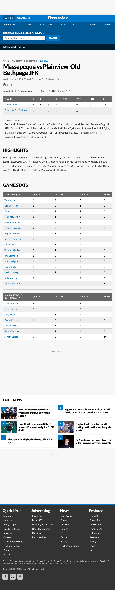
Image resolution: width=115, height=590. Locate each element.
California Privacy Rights (61, 561)
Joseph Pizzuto (11, 325)
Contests (7, 550)
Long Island (10, 24)
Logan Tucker (10, 266)
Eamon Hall (10, 211)
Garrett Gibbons (12, 222)
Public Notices (39, 537)
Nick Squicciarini (12, 283)
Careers (7, 537)
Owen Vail (9, 244)
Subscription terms (27, 561)
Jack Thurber (10, 309)
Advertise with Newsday (25, 563)
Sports (28, 24)
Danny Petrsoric (12, 320)
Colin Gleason (11, 205)
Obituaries (95, 520)
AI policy (47, 563)
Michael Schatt (11, 303)
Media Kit (37, 515)
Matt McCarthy (12, 216)
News (64, 24)
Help (40, 563)
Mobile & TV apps (11, 545)
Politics (64, 528)
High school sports (70, 545)
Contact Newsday (91, 561)
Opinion (93, 24)
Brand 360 (37, 520)
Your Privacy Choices (61, 563)
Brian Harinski (11, 255)
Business (65, 537)
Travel (93, 545)
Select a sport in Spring (14, 46)
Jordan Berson (11, 336)
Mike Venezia (10, 278)
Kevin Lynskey (11, 272)
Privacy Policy (43, 561)
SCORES (8, 61)
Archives (7, 554)
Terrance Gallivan (12, 250)
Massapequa (10, 104)
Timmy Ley (9, 200)
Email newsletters (11, 528)
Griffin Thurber (11, 331)
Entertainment (97, 533)
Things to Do (96, 528)
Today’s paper (10, 524)
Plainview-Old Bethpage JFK (16, 111)
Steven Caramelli (12, 239)
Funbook (94, 515)
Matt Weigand (11, 261)
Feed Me (77, 24)
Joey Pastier (10, 314)
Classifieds (37, 533)
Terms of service (10, 561)
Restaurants (95, 537)
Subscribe (8, 520)
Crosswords (95, 524)
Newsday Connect (41, 528)
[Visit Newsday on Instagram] (20, 577)
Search (53, 38)
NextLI (93, 550)
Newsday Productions (42, 524)
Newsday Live (10, 533)
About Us (8, 515)
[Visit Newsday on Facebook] (5, 577)
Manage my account (13, 541)
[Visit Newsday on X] (13, 577)
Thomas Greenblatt (13, 227)
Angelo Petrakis (12, 233)
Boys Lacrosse (27, 61)
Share (10, 85)
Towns (64, 541)
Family (93, 541)
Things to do (46, 24)
